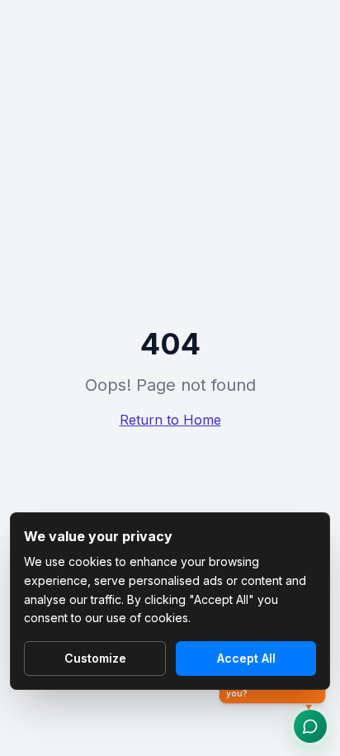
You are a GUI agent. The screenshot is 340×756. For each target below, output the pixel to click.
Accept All (246, 658)
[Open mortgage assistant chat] (310, 726)
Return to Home (170, 419)
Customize (95, 658)
